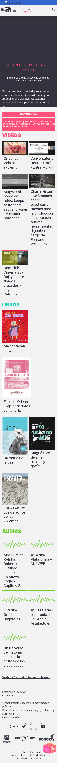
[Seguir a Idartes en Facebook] (14, 726)
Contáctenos (9, 695)
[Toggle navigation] (14, 11)
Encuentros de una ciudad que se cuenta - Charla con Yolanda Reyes (29, 79)
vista (15, 156)
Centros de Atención (14, 691)
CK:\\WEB (27, 10)
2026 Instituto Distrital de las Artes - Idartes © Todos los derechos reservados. (28, 755)
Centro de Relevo (12, 717)
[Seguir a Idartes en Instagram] (33, 726)
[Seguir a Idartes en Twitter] (23, 726)
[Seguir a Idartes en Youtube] (43, 726)
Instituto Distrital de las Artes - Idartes (26, 677)
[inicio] (6, 9)
